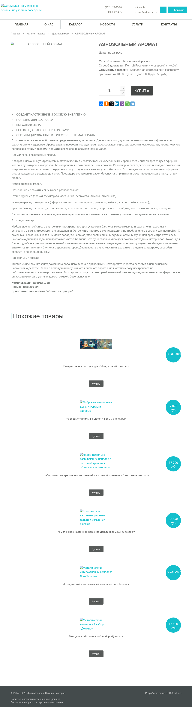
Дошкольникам (60, 33)
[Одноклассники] (106, 103)
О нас (49, 24)
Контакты (169, 24)
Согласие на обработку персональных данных (37, 702)
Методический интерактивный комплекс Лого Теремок (96, 583)
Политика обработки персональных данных (35, 699)
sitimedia (140, 7)
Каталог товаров (36, 33)
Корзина (179, 9)
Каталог (75, 24)
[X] (111, 103)
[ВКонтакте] (101, 103)
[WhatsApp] (127, 103)
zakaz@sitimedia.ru (146, 12)
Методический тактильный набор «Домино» (96, 636)
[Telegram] (132, 103)
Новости (107, 24)
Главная (15, 33)
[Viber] (122, 103)
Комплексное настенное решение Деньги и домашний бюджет (96, 531)
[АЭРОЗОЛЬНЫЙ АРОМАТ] (23, 8)
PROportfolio (174, 693)
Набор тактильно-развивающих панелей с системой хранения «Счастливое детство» (96, 475)
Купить (141, 90)
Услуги (137, 24)
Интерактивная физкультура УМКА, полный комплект (96, 366)
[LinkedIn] (117, 103)
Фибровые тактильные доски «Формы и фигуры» (96, 418)
